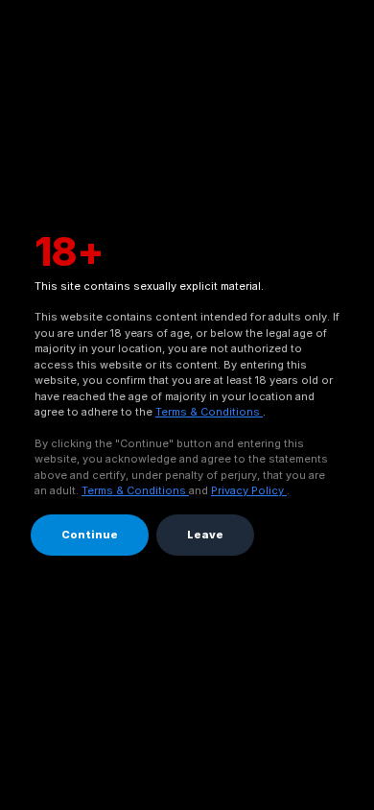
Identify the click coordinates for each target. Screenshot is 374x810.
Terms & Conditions (209, 411)
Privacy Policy (249, 490)
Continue (89, 534)
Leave (205, 534)
